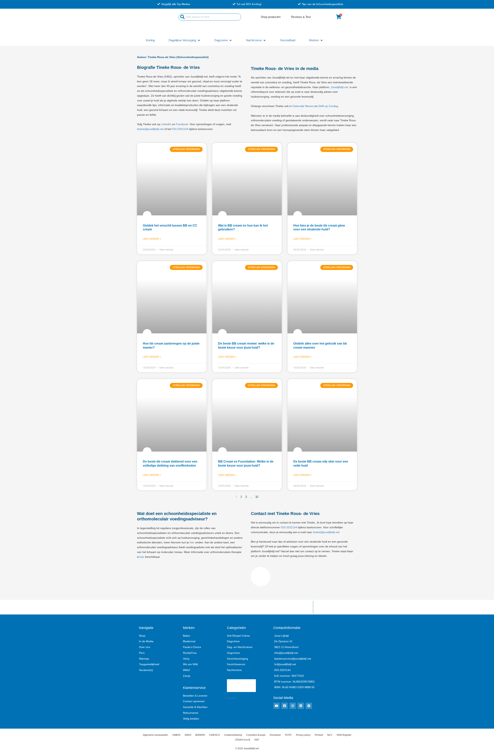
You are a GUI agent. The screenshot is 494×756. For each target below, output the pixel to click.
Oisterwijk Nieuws (303, 106)
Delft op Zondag (328, 106)
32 (256, 496)
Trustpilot (230, 698)
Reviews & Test (301, 17)
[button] (184, 40)
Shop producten (271, 17)
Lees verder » (152, 239)
